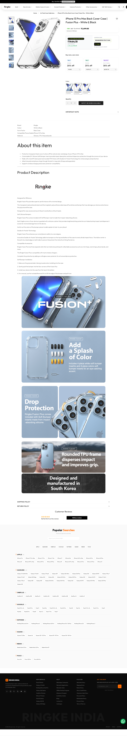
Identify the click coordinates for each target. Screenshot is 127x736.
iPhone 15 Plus (50, 561)
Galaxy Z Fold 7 (21, 577)
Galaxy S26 (86, 573)
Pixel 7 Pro (49, 611)
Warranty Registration (62, 685)
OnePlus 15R (29, 596)
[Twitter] (17, 691)
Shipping (119, 727)
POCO (89, 547)
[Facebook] (7, 691)
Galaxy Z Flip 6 (21, 580)
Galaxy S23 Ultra (91, 580)
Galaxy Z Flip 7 (106, 573)
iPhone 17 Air (51, 558)
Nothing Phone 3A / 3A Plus (64, 623)
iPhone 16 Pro (89, 558)
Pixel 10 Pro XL (53, 608)
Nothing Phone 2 (91, 623)
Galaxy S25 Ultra (61, 577)
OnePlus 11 (82, 596)
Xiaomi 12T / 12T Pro (41, 635)
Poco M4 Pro (37, 659)
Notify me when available (90, 103)
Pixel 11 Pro (30, 608)
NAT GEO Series (107, 7)
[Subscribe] (119, 686)
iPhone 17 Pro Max (30, 558)
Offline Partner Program (63, 690)
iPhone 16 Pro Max (78, 558)
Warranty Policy (81, 682)
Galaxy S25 (82, 577)
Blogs (58, 698)
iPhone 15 (59, 561)
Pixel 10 (71, 608)
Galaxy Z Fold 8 (34, 573)
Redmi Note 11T (45, 647)
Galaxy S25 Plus (72, 577)
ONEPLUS (53, 547)
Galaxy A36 (42, 577)
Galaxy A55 (30, 580)
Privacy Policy (80, 701)
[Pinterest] (14, 691)
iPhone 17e (20, 558)
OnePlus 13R (56, 596)
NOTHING (69, 547)
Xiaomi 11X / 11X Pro (66, 635)
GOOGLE (61, 547)
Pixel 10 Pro (63, 608)
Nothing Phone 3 (36, 623)
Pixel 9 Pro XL (86, 608)
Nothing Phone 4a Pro (22, 623)
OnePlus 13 (37, 596)
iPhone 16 (19, 561)
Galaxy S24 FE (91, 577)
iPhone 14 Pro (80, 561)
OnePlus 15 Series (40, 693)
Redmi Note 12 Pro (34, 647)
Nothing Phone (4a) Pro (42, 687)
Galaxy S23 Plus (102, 580)
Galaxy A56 (51, 577)
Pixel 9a (78, 608)
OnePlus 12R (65, 596)
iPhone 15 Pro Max (29, 561)
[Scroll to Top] (124, 727)
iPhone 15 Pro (40, 561)
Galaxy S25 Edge (32, 577)
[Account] (123, 7)
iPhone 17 (60, 558)
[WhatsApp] (24, 691)
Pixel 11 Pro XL (20, 608)
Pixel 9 (103, 608)
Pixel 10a (44, 608)
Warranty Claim (61, 687)
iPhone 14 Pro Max (69, 561)
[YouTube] (21, 691)
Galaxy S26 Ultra (65, 573)
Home (35, 13)
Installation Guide (61, 695)
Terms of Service (81, 704)
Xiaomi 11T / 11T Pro (54, 635)
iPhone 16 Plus (99, 558)
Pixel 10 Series (40, 698)
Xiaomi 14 (30, 635)
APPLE (37, 547)
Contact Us (59, 701)
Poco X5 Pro (28, 659)
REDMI (83, 547)
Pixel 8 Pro (27, 611)
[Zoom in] (58, 20)
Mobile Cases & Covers (42, 7)
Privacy (108, 727)
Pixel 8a (19, 611)
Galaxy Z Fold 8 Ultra (22, 573)
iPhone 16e (68, 558)
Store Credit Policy (81, 690)
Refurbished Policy (81, 698)
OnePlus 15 (20, 596)
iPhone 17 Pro (41, 558)
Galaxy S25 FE (95, 573)
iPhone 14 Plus (90, 561)
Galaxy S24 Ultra (49, 580)
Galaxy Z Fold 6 (102, 577)
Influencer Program (62, 693)
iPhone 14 (100, 561)
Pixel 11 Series (39, 682)
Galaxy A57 (55, 573)
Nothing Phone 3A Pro (48, 623)
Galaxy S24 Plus (61, 580)
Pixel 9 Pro (96, 608)
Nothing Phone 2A (79, 623)
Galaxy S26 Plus (76, 573)
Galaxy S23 (20, 584)
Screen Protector (59, 7)
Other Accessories (91, 7)
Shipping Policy (80, 685)
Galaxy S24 (70, 580)
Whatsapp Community (62, 682)
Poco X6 (19, 659)
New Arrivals (27, 7)
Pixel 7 (56, 611)
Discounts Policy (81, 695)
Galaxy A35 (39, 580)
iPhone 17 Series (40, 695)
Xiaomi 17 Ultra (21, 635)
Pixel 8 (34, 611)
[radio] (70, 89)
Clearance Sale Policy (82, 693)
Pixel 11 (37, 608)
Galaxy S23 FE (80, 580)
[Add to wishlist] (117, 19)
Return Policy (80, 687)
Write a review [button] (77, 518)
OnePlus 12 (73, 596)
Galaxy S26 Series (41, 690)
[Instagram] (10, 691)
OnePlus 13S (46, 596)
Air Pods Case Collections (47, 13)
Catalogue (59, 704)
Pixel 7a (41, 611)
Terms (113, 727)
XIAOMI (76, 547)
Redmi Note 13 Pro (21, 647)
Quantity (68, 99)
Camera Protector (75, 7)
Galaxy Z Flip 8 (45, 573)
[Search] (119, 7)
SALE (16, 7)
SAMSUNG (45, 547)
